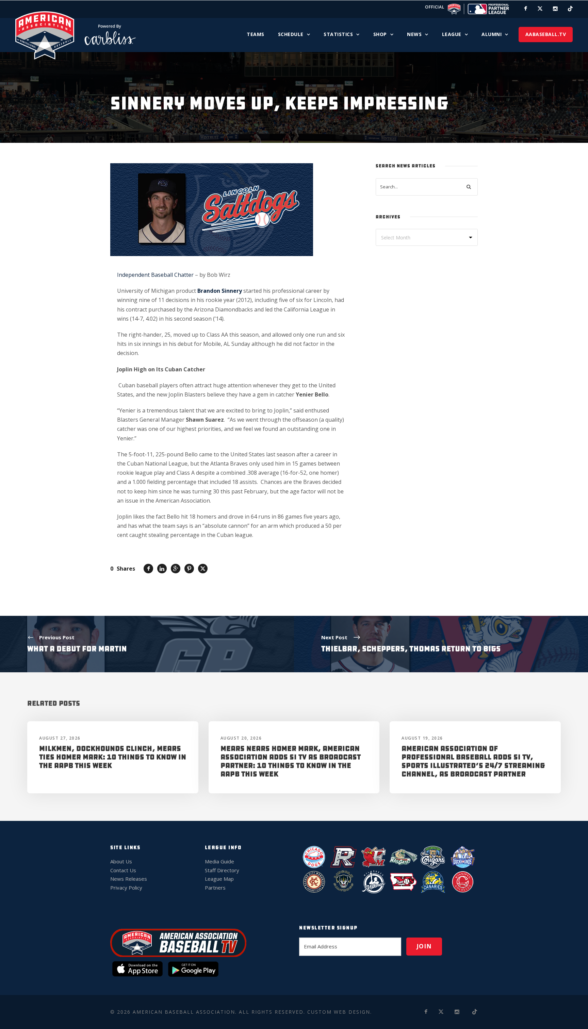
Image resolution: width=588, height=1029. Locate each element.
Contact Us (123, 870)
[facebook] (525, 8)
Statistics (338, 34)
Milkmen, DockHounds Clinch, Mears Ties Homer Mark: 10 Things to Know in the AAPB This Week (112, 757)
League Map (219, 878)
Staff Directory (222, 870)
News (414, 34)
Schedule (291, 34)
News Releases (128, 878)
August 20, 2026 (241, 738)
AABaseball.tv (545, 34)
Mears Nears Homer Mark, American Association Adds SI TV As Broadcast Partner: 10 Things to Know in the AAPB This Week (290, 761)
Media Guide (219, 861)
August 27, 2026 (60, 738)
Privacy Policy (126, 887)
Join (424, 946)
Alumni (491, 34)
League (451, 34)
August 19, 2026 (422, 738)
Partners (215, 887)
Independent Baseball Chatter (156, 275)
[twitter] (540, 8)
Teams (255, 34)
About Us (121, 861)
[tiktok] (570, 8)
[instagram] (555, 8)
